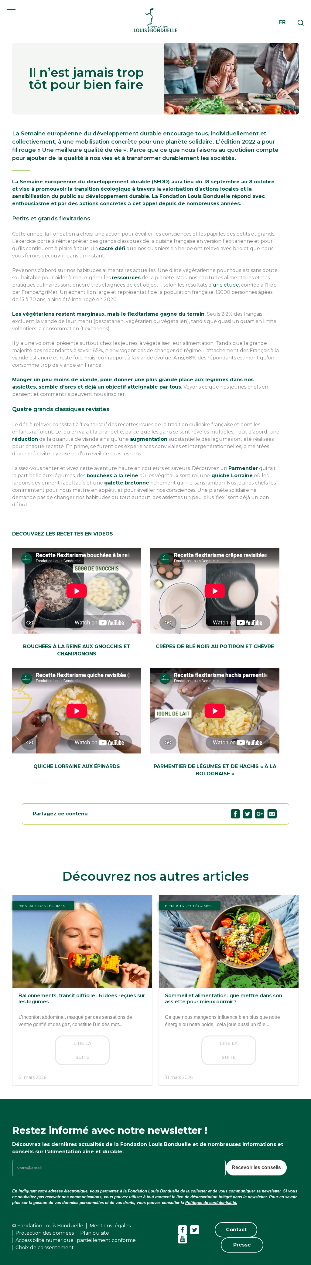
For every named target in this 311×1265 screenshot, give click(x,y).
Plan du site (94, 1233)
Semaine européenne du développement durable (85, 182)
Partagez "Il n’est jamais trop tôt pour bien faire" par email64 (272, 813)
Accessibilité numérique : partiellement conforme (75, 1240)
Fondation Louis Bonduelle (155, 20)
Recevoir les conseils (256, 1167)
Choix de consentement (44, 1247)
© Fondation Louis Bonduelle (47, 1226)
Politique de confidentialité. (211, 1202)
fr (282, 22)
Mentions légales (110, 1226)
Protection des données (44, 1233)
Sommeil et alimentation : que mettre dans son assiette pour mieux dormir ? (223, 999)
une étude (226, 285)
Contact (236, 1230)
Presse (242, 1245)
